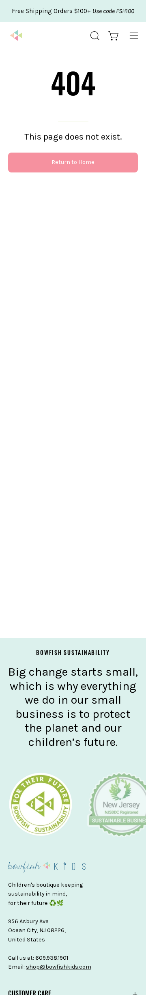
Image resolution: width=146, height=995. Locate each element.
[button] (94, 35)
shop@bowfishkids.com (58, 966)
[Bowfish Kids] (16, 35)
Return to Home (73, 162)
